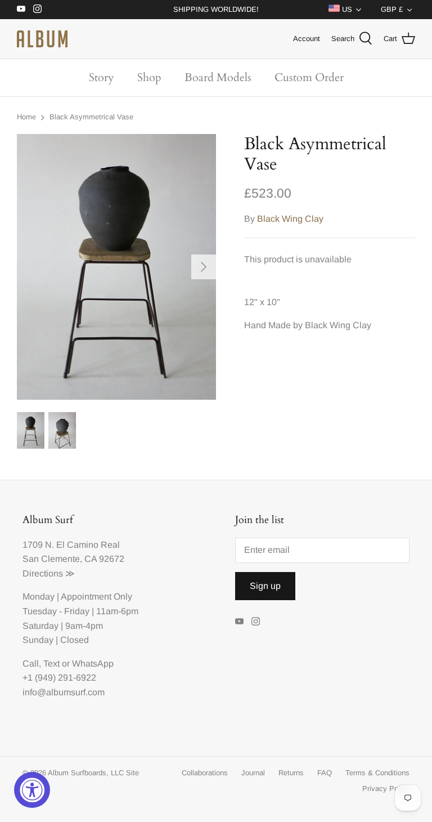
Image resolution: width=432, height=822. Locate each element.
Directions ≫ (48, 573)
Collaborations (205, 773)
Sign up (265, 586)
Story (101, 77)
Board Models (217, 77)
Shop (149, 77)
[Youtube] (21, 9)
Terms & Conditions (377, 773)
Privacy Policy (386, 788)
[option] (116, 267)
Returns (291, 773)
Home (26, 117)
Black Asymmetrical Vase (91, 117)
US (346, 9)
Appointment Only (96, 596)
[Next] (203, 266)
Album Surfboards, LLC (86, 773)
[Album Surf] (42, 38)
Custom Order (309, 77)
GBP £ (392, 9)
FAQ (324, 773)
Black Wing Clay (290, 219)
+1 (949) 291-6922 (59, 677)
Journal (253, 773)
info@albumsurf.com (63, 692)
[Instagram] (37, 9)
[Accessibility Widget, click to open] (32, 790)
